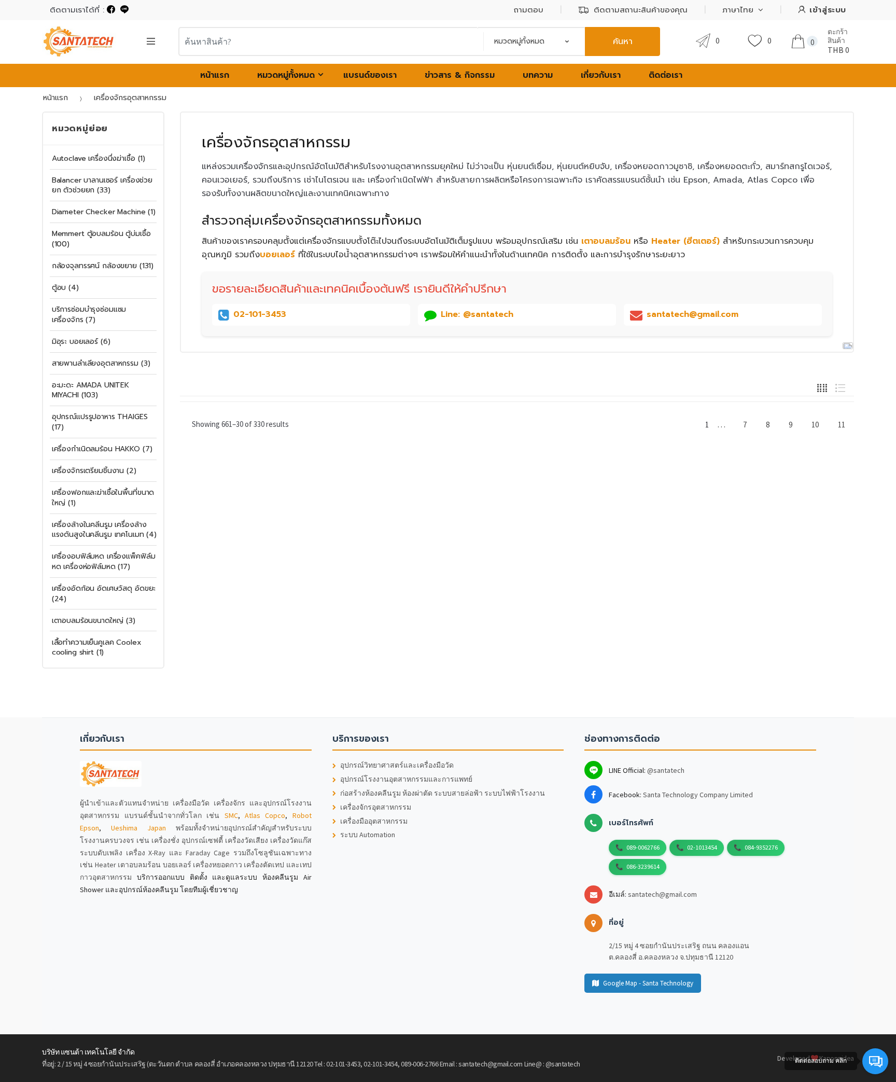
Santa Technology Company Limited (698, 794)
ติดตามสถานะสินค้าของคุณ (641, 10)
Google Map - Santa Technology (648, 983)
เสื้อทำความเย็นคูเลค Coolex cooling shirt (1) (97, 647)
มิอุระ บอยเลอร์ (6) (81, 341)
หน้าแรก (214, 75)
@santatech (665, 770)
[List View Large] (840, 387)
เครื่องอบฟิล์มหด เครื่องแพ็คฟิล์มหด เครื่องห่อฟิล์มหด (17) (104, 561)
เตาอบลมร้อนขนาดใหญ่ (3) (93, 620)
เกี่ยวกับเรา (601, 75)
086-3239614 (643, 866)
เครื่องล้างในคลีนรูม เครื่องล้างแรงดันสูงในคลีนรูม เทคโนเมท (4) (104, 529)
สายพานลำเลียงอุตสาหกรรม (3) (101, 363)
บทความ (538, 75)
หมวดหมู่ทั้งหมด (286, 75)
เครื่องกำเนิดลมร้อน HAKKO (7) (102, 448)
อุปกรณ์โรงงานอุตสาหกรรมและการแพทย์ (406, 779)
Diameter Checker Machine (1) (104, 211)
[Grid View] (822, 387)
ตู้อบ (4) (65, 287)
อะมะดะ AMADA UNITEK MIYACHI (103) (90, 390)
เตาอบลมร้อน (606, 241)
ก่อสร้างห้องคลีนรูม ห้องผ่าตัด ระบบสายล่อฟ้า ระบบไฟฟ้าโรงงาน (442, 793)
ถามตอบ (528, 10)
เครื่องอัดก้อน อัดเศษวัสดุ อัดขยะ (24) (104, 593)
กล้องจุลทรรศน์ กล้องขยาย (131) (102, 265)
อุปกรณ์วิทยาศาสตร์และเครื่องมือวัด (397, 765)
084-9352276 (761, 847)
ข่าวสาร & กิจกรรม (460, 75)
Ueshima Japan (138, 828)
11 (841, 424)
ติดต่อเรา (665, 75)
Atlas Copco (265, 815)
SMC (231, 815)
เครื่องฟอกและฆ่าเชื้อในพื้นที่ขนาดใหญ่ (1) (103, 497)
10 (815, 424)
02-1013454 (702, 847)
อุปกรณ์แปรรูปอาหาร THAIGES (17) (100, 422)
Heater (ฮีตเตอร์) (685, 241)
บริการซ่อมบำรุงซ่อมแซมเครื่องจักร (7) (89, 314)
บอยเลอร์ (277, 254)
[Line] (124, 10)
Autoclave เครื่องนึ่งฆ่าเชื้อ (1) (98, 158)
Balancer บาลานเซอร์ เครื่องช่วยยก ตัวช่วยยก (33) (102, 185)
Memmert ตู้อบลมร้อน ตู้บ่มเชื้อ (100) (101, 238)
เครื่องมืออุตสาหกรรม (374, 821)
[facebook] (111, 10)
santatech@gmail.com (662, 894)
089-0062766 (643, 847)
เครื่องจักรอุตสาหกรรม (375, 807)
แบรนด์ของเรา (370, 75)
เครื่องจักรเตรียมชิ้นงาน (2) (94, 470)
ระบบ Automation (367, 834)
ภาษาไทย (737, 10)
